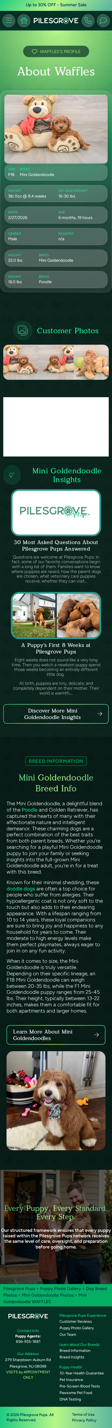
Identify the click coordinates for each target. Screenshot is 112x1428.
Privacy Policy (84, 1420)
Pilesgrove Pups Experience (82, 1315)
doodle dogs (21, 889)
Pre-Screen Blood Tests (80, 1386)
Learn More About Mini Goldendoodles (42, 1034)
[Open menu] (8, 20)
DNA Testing (70, 1399)
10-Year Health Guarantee (82, 1373)
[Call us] (88, 20)
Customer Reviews (76, 1321)
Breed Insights (72, 1357)
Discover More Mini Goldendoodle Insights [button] (52, 713)
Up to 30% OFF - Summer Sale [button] (56, 4)
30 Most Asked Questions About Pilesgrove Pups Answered (56, 545)
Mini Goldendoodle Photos (47, 1295)
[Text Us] (103, 20)
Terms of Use (83, 1414)
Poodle (30, 810)
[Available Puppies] (23, 20)
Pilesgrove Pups (19, 1288)
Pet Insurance (71, 1379)
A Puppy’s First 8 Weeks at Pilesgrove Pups (56, 648)
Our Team (68, 1334)
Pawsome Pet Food (76, 1392)
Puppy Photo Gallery (60, 1288)
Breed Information (75, 1350)
